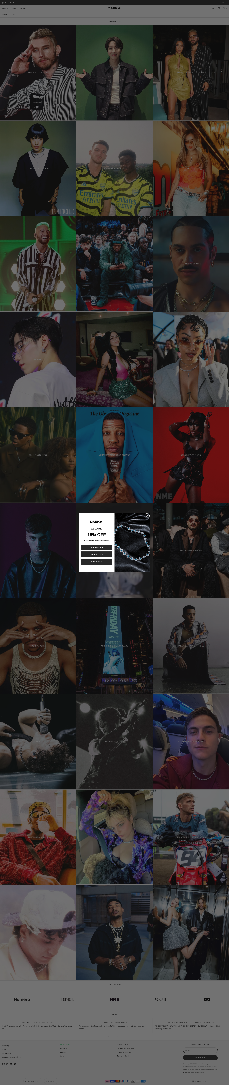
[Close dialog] (147, 516)
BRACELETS (97, 554)
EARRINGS (96, 562)
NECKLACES (97, 547)
